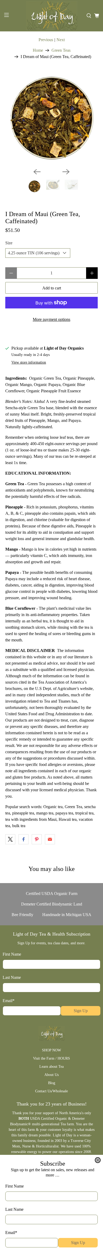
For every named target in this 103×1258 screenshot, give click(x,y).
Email (11, 1232)
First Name (14, 1186)
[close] (97, 1160)
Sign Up (78, 1242)
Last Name (14, 1209)
